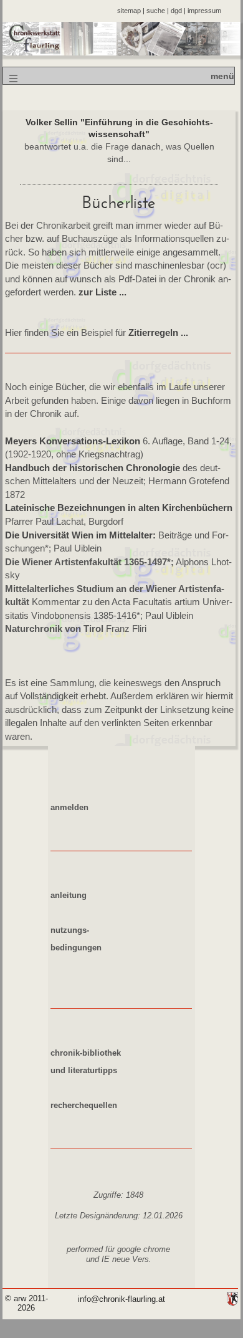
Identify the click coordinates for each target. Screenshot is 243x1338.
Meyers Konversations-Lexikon (72, 441)
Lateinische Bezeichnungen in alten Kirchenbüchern (118, 507)
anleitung (68, 895)
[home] (121, 52)
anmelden (69, 807)
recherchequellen (83, 1105)
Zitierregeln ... (158, 332)
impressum (204, 10)
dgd (176, 10)
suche (155, 10)
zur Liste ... (102, 292)
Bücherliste (119, 202)
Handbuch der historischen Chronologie (92, 467)
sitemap (129, 10)
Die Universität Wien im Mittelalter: (80, 535)
